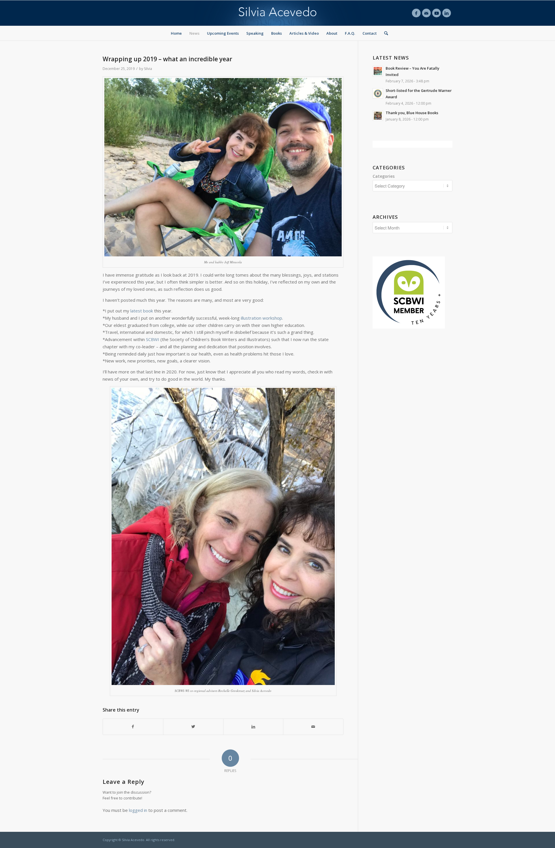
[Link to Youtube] (436, 13)
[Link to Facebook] (416, 13)
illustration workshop (261, 318)
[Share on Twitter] (193, 727)
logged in (138, 810)
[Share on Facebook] (133, 727)
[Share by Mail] (313, 727)
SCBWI (152, 339)
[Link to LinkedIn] (446, 13)
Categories (384, 176)
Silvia (148, 68)
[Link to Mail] (426, 13)
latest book (141, 311)
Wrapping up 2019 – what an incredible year (167, 59)
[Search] (384, 33)
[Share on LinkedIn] (253, 727)
